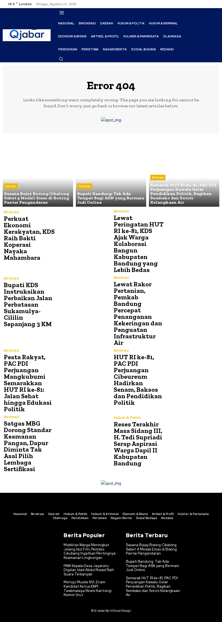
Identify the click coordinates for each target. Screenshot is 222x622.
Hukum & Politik (127, 417)
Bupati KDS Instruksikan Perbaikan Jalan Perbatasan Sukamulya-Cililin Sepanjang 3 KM (28, 304)
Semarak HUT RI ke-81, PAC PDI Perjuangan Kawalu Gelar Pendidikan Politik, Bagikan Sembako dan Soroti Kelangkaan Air (153, 586)
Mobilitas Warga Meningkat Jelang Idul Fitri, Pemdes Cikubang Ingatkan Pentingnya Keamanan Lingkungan (90, 551)
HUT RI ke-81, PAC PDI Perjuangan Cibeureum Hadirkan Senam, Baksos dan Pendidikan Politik (138, 379)
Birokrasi (85, 186)
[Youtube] (215, 4)
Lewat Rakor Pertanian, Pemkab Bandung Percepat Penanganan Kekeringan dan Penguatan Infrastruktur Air (138, 313)
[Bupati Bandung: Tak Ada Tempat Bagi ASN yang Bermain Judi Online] (111, 171)
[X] (208, 4)
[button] (61, 59)
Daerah (11, 186)
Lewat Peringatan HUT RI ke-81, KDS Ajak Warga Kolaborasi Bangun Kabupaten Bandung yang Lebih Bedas (139, 244)
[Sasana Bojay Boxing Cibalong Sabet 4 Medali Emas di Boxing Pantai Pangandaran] (38, 171)
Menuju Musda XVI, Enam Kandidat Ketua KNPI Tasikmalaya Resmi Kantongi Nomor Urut (88, 588)
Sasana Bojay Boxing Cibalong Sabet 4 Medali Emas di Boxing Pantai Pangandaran (151, 549)
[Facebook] (195, 4)
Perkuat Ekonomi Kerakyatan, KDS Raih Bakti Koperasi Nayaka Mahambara (29, 238)
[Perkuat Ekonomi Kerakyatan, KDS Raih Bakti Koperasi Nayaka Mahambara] (82, 235)
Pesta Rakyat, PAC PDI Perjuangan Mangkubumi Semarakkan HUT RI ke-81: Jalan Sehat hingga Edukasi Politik (28, 383)
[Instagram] (202, 4)
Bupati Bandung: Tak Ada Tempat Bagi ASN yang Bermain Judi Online (152, 565)
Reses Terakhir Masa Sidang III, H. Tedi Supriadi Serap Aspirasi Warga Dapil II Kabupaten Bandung (138, 443)
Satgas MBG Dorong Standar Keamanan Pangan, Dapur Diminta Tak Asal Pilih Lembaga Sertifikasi (27, 446)
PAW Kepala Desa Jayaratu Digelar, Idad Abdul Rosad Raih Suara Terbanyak (89, 569)
